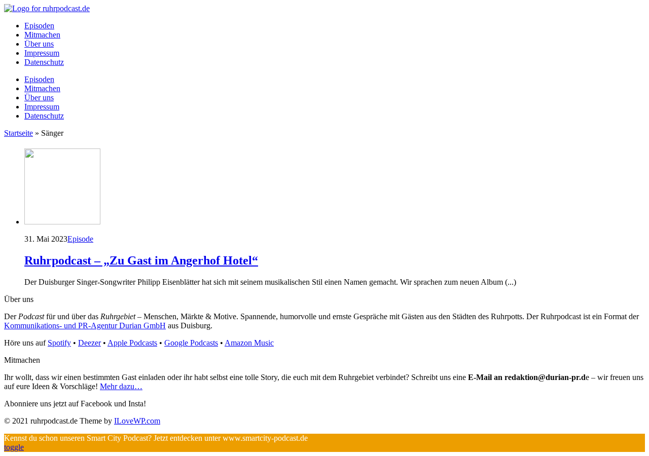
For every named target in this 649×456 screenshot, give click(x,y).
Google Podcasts (191, 342)
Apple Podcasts (132, 342)
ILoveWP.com (137, 420)
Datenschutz (44, 62)
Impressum (41, 53)
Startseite (18, 133)
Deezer (89, 342)
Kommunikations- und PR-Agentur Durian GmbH (85, 325)
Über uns (39, 44)
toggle (14, 447)
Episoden (39, 25)
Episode (80, 239)
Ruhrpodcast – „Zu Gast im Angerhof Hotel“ (141, 260)
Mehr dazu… (121, 386)
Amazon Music (249, 342)
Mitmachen (42, 34)
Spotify (59, 342)
